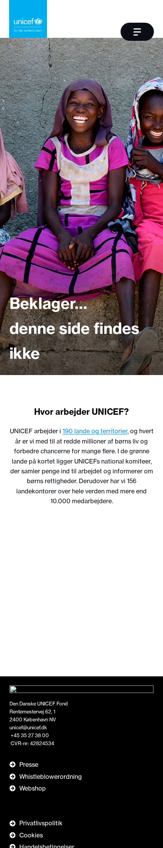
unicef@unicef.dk (28, 727)
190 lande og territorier (95, 431)
